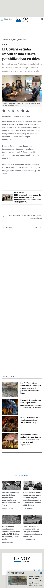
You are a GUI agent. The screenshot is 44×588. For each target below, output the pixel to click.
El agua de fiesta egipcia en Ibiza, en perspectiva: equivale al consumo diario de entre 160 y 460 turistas (31, 404)
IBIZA (15, 40)
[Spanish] (11, 19)
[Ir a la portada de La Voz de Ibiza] (22, 20)
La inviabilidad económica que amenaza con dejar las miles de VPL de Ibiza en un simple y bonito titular (11, 532)
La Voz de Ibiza (7, 117)
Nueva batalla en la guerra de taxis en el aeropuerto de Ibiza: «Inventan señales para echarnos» (32, 531)
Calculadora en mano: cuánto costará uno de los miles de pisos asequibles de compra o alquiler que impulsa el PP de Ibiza (32, 498)
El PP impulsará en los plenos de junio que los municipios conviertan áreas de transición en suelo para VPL (27, 198)
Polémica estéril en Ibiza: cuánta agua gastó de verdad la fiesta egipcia (30, 420)
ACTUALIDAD (7, 40)
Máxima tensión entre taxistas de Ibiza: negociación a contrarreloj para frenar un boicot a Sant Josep (11, 498)
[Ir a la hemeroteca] (42, 19)
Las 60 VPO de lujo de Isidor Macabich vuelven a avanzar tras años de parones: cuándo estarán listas (30, 388)
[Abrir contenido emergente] (1, 19)
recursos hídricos (36, 218)
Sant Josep (23, 40)
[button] (3, 110)
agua (10, 215)
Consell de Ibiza (36, 215)
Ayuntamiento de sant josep (21, 215)
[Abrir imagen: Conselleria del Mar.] (22, 88)
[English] (6, 19)
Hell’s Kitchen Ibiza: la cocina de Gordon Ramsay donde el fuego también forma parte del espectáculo (30, 439)
